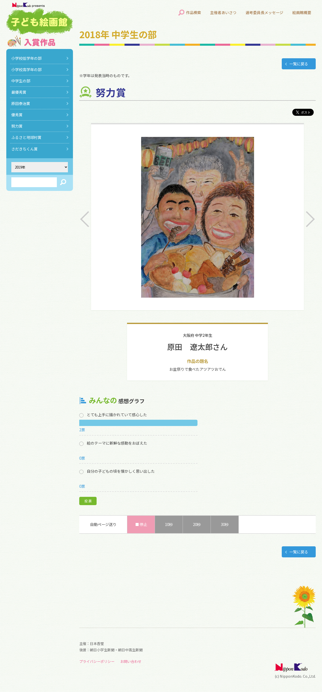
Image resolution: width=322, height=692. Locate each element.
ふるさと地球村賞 (26, 137)
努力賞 (17, 126)
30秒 (225, 524)
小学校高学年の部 (26, 69)
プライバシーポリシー (96, 661)
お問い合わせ (130, 661)
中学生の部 (20, 80)
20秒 (197, 524)
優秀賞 (17, 114)
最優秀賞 (18, 92)
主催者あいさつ (223, 12)
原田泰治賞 (20, 103)
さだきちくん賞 (24, 148)
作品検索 (193, 12)
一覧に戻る (298, 63)
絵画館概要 (301, 12)
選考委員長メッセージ (264, 12)
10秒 (169, 524)
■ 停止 (141, 524)
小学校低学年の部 (26, 58)
